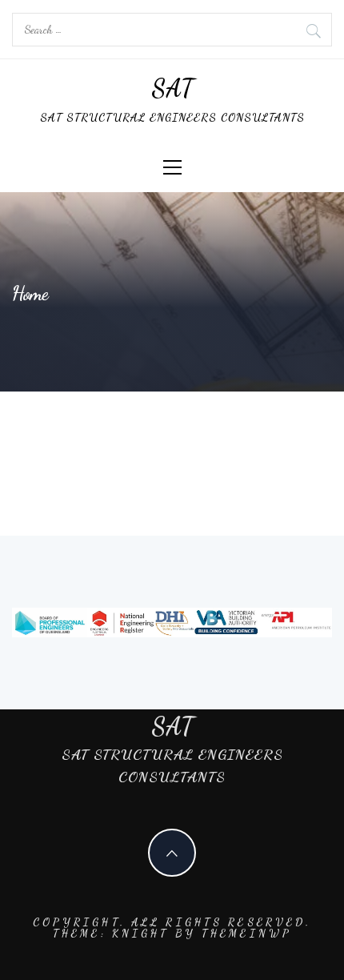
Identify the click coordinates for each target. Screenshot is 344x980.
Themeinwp (246, 933)
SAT (172, 88)
